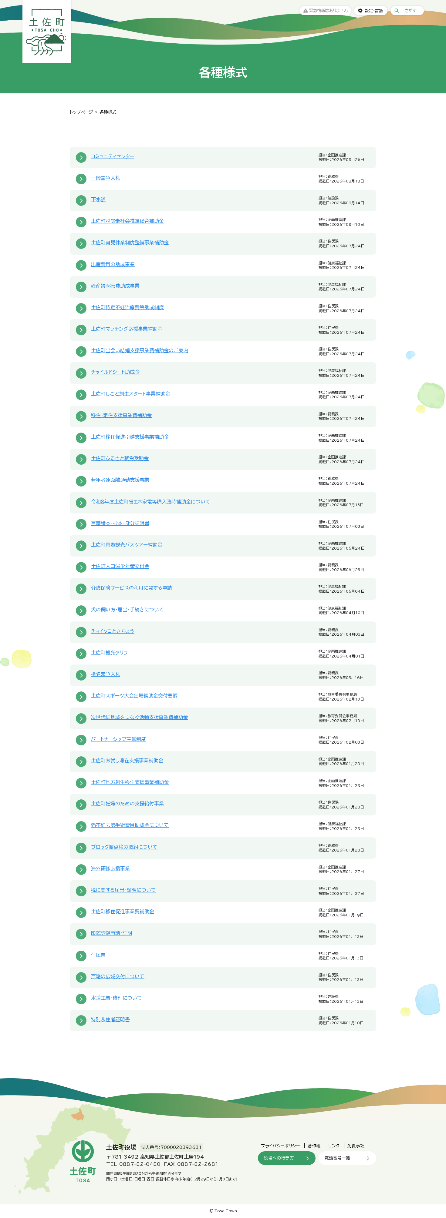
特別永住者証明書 (110, 1019)
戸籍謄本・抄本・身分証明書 (120, 523)
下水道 (98, 199)
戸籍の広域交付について (117, 976)
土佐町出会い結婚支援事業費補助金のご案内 (139, 350)
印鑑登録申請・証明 (111, 933)
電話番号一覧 (337, 1158)
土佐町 (46, 31)
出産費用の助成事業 (113, 264)
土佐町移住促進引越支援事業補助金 (130, 436)
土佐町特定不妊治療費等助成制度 (127, 307)
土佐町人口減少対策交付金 (120, 566)
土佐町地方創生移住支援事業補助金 (130, 782)
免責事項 (355, 1146)
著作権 (314, 1146)
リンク (334, 1146)
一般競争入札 (105, 178)
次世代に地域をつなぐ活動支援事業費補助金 (139, 717)
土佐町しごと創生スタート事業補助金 (130, 393)
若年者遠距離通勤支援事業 (120, 479)
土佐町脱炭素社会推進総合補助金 (127, 221)
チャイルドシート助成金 (115, 372)
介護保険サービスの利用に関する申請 (131, 587)
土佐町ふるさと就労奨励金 (120, 458)
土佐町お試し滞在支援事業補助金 (127, 760)
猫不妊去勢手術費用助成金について (130, 825)
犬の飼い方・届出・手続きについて (127, 609)
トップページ (81, 112)
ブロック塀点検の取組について (124, 847)
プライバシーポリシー (280, 1146)
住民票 (98, 954)
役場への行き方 (279, 1158)
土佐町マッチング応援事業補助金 (126, 328)
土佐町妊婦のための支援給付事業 (127, 803)
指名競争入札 (105, 674)
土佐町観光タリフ (109, 652)
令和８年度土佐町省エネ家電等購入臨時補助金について (150, 501)
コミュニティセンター (112, 156)
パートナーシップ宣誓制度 (118, 739)
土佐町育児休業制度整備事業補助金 (130, 242)
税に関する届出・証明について (123, 890)
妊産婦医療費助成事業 (115, 285)
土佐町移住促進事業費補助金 (122, 911)
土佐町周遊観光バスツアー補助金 (126, 544)
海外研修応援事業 (110, 868)
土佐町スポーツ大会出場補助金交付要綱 (134, 695)
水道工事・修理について (116, 997)
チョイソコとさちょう (112, 631)
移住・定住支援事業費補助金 (121, 415)
